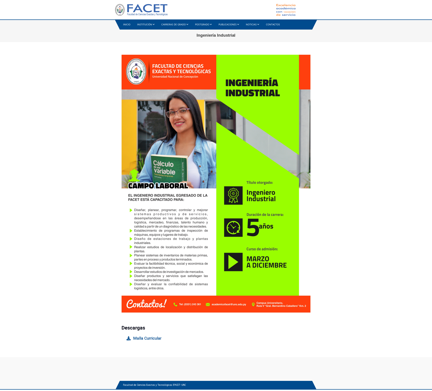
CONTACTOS (273, 24)
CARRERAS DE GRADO (173, 24)
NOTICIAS (251, 24)
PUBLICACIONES (228, 24)
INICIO (126, 24)
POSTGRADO (202, 24)
